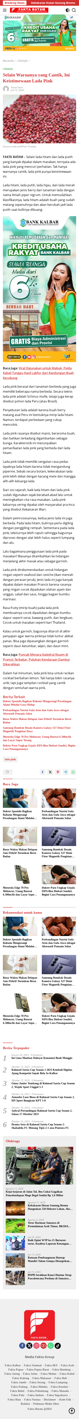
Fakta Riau (14, 1399)
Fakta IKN (51, 1365)
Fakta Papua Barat (38, 1369)
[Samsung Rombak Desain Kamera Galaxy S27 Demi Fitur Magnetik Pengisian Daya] (59, 836)
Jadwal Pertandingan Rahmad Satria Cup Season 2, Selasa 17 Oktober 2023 (42, 1112)
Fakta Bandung (61, 1369)
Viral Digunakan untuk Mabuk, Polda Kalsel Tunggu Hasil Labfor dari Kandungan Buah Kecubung (38, 373)
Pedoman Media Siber (46, 1403)
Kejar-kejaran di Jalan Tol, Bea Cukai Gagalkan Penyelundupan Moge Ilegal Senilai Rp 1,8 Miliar (34, 1193)
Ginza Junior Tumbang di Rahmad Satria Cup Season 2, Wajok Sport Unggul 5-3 (43, 1085)
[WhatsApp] (51, 1346)
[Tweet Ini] (50, 772)
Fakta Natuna (32, 1399)
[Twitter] (29, 1346)
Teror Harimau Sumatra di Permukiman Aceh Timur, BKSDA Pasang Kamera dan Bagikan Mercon (49, 1224)
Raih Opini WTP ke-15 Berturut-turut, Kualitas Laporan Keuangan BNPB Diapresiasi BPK (48, 1242)
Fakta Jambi (18, 1382)
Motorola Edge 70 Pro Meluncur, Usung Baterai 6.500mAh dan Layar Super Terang (37, 738)
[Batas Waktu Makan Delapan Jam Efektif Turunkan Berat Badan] (20, 836)
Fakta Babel (17, 1391)
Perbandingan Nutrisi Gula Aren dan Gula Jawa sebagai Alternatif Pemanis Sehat (36, 712)
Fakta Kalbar (13, 1365)
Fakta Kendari (59, 1386)
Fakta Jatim (30, 1373)
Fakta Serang (37, 1382)
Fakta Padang (19, 1386)
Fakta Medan (48, 1373)
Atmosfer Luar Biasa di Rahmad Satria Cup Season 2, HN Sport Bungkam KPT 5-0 (43, 1099)
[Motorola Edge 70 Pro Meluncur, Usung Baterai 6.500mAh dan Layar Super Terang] (20, 874)
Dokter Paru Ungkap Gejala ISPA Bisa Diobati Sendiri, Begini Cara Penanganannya (39, 747)
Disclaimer (50, 1399)
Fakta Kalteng (20, 1378)
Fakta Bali (60, 1378)
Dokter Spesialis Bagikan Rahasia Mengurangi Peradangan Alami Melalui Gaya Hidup (37, 703)
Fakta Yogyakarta (57, 1395)
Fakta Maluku (39, 1386)
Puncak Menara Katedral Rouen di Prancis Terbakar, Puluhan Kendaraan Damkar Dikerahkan (36, 659)
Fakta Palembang (38, 1391)
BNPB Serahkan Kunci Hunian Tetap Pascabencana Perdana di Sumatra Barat (50, 1277)
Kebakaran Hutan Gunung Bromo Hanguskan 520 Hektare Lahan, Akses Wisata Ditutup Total (50, 1207)
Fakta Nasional (33, 1365)
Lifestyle (8, 69)
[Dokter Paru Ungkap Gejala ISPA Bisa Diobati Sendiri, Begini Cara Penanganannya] (59, 874)
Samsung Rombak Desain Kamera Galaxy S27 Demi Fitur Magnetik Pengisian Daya (37, 729)
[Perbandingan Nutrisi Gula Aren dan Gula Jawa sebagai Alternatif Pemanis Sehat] (59, 798)
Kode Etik (65, 1399)
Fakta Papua (15, 1369)
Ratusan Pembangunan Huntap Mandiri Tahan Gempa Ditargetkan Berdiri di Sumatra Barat (48, 1259)
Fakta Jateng (12, 1373)
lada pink (10, 759)
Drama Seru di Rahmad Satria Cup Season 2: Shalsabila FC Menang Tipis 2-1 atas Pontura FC (40, 1126)
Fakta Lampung (58, 1382)
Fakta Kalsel (67, 1373)
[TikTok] (58, 1346)
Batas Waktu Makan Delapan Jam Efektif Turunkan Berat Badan (37, 721)
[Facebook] (22, 1346)
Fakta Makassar (41, 1378)
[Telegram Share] (65, 772)
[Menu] (5, 10)
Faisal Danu (17, 87)
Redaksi (25, 1403)
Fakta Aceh (67, 1365)
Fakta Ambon (36, 1395)
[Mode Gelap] (67, 10)
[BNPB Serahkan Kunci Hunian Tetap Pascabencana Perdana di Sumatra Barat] (15, 1278)
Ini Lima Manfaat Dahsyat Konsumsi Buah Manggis (42, 1058)
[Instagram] (36, 1346)
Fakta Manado (60, 1391)
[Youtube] (43, 1346)
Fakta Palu (17, 1395)
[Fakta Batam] (28, 10)
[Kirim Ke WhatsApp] (73, 772)
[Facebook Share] (42, 772)
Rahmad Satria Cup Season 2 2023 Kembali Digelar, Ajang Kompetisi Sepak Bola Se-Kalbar (42, 1071)
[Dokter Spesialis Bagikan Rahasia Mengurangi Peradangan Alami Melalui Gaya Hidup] (20, 798)
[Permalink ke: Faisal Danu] (6, 88)
